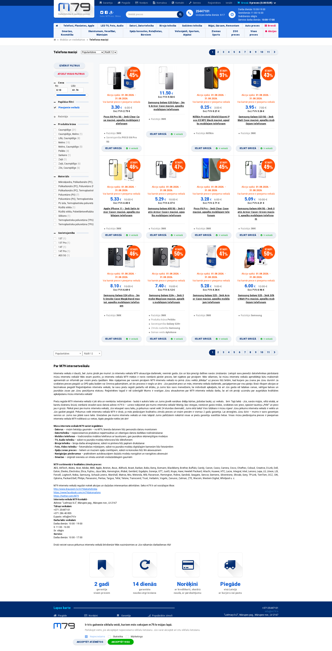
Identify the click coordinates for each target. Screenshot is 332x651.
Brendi (272, 25)
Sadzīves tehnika (192, 25)
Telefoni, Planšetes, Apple (78, 25)
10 (261, 52)
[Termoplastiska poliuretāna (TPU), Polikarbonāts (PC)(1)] (55, 225)
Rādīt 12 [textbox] (88, 353)
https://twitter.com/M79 (66, 496)
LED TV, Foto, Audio (112, 25)
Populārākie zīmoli (162, 615)
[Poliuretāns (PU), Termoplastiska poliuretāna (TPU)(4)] (55, 200)
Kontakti (179, 3)
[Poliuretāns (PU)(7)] (55, 195)
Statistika (118, 636)
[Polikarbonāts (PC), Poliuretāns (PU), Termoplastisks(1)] (55, 187)
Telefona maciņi (98, 39)
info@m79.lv (271, 611)
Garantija (108, 3)
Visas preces (254, 33)
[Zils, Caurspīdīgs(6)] (55, 168)
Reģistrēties (214, 3)
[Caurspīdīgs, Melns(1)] (55, 135)
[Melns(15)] (55, 143)
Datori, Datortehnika (141, 25)
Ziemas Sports (216, 33)
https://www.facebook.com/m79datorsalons (77, 492)
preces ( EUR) (256, 3)
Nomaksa (162, 3)
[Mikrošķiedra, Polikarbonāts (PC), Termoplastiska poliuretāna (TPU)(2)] (55, 183)
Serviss (197, 3)
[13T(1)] (55, 239)
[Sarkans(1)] (55, 156)
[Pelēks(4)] (55, 151)
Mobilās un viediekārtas (72, 39)
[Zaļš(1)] (55, 160)
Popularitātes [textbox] (62, 353)
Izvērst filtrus (69, 65)
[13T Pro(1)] (55, 243)
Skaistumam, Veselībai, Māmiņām (102, 33)
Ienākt (229, 3)
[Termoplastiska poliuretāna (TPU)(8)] (55, 221)
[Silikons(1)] (55, 216)
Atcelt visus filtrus (71, 74)
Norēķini (143, 3)
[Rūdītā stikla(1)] (55, 208)
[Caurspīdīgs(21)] (55, 130)
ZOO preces (235, 33)
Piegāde (126, 3)
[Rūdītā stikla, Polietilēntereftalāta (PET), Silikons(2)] (55, 212)
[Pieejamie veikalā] (55, 108)
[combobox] (154, 14)
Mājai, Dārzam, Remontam (223, 25)
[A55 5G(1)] (55, 256)
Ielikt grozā (121, 148)
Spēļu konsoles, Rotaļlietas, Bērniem (145, 33)
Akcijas (272, 31)
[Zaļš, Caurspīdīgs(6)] (55, 164)
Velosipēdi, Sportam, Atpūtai (187, 33)
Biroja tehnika (167, 25)
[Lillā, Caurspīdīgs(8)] (55, 139)
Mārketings (137, 636)
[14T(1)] (55, 248)
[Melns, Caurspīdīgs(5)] (55, 147)
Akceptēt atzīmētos (90, 642)
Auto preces (252, 25)
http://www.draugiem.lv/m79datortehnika (75, 489)
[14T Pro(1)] (55, 252)
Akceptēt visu (120, 642)
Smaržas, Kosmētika (67, 33)
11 (268, 52)
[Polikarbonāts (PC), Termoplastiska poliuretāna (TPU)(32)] (55, 191)
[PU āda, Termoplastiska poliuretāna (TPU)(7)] (55, 204)
